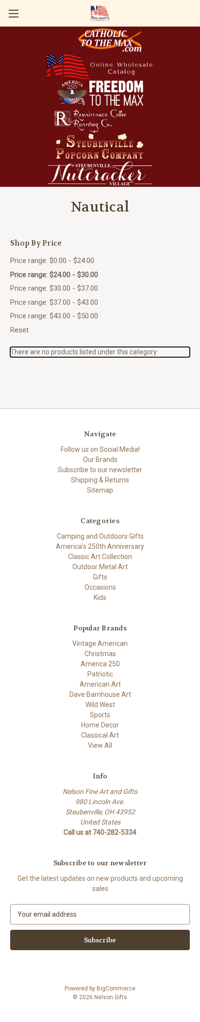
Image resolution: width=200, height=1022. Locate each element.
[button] (109, 40)
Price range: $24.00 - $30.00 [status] (54, 274)
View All (100, 745)
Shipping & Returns (100, 480)
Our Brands (100, 459)
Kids (100, 597)
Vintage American (100, 643)
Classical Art (100, 735)
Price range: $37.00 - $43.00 (54, 302)
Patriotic (100, 674)
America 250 (100, 664)
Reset (19, 330)
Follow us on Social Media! (100, 449)
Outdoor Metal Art (100, 567)
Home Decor (100, 725)
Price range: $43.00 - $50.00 (54, 316)
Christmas (100, 654)
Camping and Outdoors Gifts (100, 536)
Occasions (100, 587)
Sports (100, 715)
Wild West (100, 705)
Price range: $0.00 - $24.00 (52, 260)
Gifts (100, 577)
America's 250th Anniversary (100, 546)
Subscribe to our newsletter (100, 470)
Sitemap (100, 490)
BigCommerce (116, 988)
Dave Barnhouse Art (100, 694)
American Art (100, 684)
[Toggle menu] (13, 13)
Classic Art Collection (100, 556)
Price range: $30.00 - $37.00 (54, 288)
